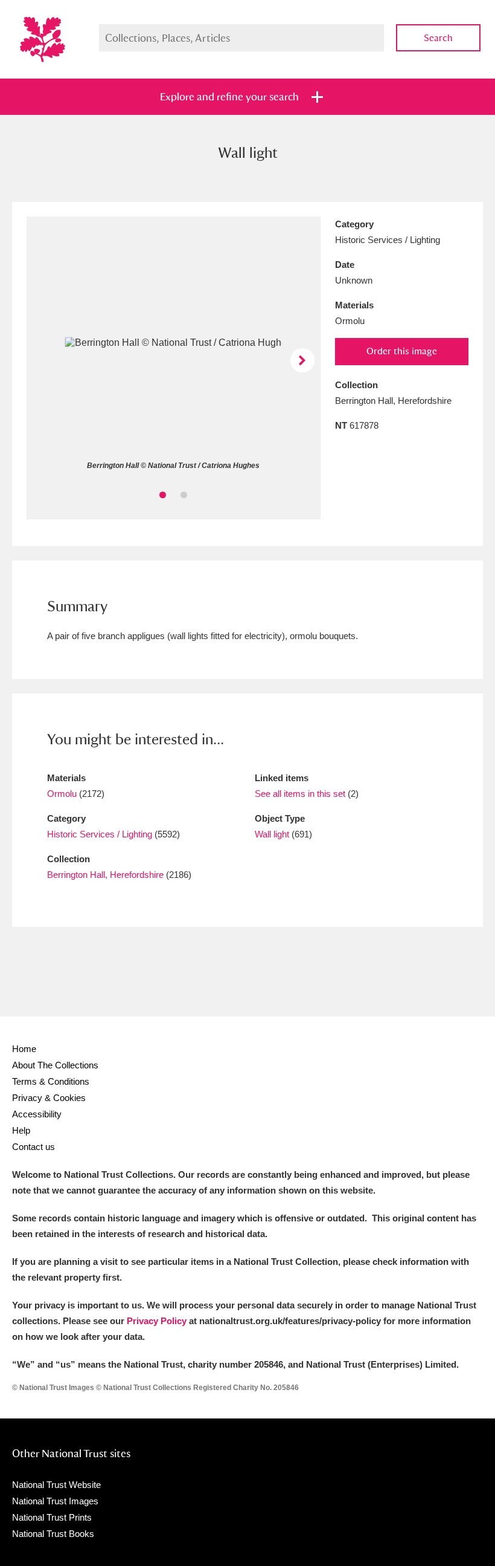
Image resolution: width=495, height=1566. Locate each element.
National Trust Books (53, 1534)
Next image (302, 360)
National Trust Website (56, 1485)
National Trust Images (55, 1501)
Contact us (33, 1147)
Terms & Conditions (50, 1081)
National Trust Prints (52, 1517)
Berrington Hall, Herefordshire (105, 874)
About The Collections (55, 1065)
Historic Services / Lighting (99, 834)
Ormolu (62, 793)
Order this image (401, 351)
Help (21, 1130)
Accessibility (37, 1114)
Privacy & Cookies (49, 1098)
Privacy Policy (157, 1321)
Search (438, 38)
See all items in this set (300, 793)
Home (24, 1049)
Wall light (272, 834)
